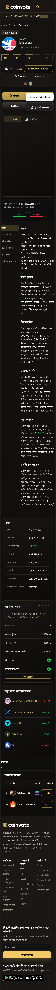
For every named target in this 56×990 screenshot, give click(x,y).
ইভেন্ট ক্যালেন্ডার (26, 883)
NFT (22, 873)
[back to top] (47, 983)
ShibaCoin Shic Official (28, 804)
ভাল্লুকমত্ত (36, 214)
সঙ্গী (21, 898)
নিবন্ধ (22, 868)
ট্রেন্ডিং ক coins (6, 871)
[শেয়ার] (46, 57)
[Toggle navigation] (47, 6)
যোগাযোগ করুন (43, 890)
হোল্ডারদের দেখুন (39, 76)
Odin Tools (17, 734)
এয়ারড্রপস (24, 888)
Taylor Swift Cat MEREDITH (25, 700)
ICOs (23, 878)
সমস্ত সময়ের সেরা (8, 889)
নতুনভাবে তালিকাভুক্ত (8, 880)
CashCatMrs (23, 792)
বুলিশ (19, 214)
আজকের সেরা (8, 865)
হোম (3, 25)
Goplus (25, 613)
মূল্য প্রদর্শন (6, 254)
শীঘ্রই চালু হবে (9, 904)
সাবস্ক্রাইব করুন (27, 954)
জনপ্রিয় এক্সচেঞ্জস (9, 261)
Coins (11, 25)
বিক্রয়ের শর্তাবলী (43, 880)
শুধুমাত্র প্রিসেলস (6, 897)
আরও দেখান (28, 676)
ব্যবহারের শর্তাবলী (44, 870)
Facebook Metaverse (23, 712)
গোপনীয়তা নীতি (43, 875)
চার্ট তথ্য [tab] (14, 119)
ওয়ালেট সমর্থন (7, 247)
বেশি (37, 617)
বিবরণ (4, 227)
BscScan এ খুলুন (21, 76)
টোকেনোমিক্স (6, 241)
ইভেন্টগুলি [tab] (33, 119)
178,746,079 (29, 16)
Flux (14, 745)
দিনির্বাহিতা (41, 865)
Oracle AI (16, 723)
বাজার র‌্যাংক (6, 234)
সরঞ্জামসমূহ (24, 893)
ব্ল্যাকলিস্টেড (8, 909)
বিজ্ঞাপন (40, 885)
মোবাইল (23, 903)
